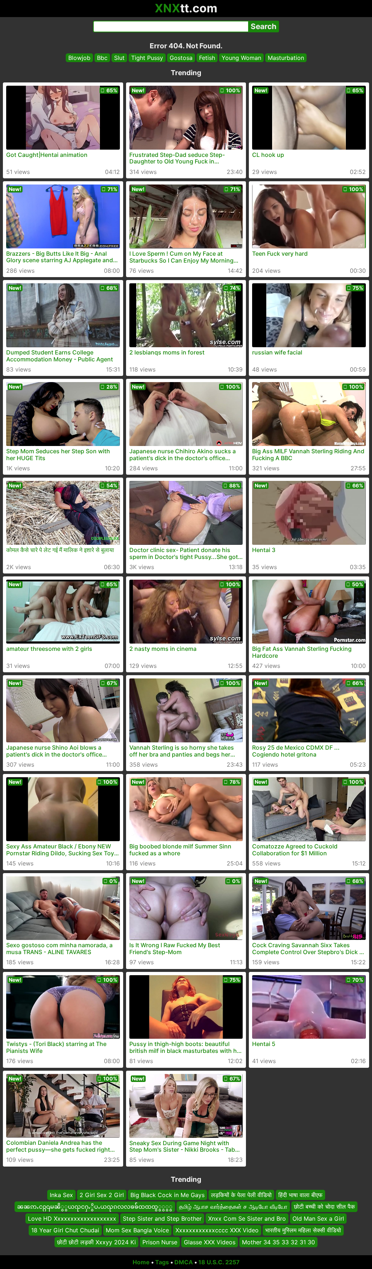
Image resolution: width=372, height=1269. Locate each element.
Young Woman (241, 57)
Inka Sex (61, 1195)
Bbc (102, 57)
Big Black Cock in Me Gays (167, 1195)
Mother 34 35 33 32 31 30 (278, 1241)
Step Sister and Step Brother (162, 1218)
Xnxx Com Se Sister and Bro (247, 1218)
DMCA (183, 1262)
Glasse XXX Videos (209, 1241)
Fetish (207, 57)
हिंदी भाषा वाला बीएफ (300, 1195)
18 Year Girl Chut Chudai (65, 1230)
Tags (162, 1262)
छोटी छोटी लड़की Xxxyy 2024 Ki (96, 1241)
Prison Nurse (159, 1241)
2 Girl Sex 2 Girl (102, 1195)
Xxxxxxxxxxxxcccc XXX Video (217, 1230)
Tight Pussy (147, 57)
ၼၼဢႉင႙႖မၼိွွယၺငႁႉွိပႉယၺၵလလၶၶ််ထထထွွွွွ (95, 1206)
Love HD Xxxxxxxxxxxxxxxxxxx (72, 1218)
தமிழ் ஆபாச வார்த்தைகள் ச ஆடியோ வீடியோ (233, 1206)
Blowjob (79, 57)
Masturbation (286, 57)
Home (141, 1262)
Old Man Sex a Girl (318, 1218)
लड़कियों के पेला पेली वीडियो (241, 1195)
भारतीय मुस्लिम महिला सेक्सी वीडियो (303, 1230)
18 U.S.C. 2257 (219, 1262)
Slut (119, 57)
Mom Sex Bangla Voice (137, 1230)
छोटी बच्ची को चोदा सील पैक (324, 1206)
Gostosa (181, 57)
